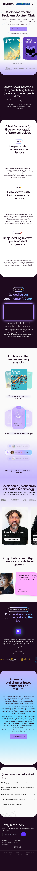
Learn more (18, 651)
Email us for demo (17, 29)
